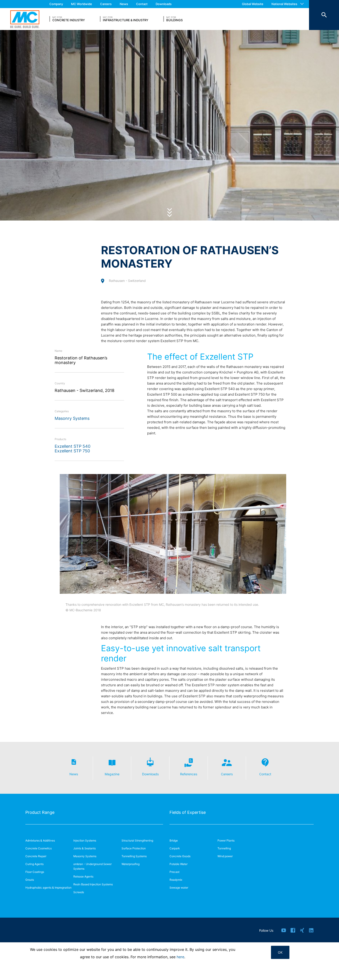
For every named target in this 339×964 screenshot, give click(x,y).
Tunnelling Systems (134, 856)
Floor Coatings (34, 872)
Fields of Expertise (188, 812)
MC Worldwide (81, 4)
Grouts (29, 879)
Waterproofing (131, 864)
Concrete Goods (180, 856)
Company (56, 4)
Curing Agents (34, 864)
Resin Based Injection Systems (93, 884)
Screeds (78, 892)
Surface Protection (134, 848)
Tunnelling (224, 848)
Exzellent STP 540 (72, 446)
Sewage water (179, 887)
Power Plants (226, 840)
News (124, 4)
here (180, 957)
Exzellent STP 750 (72, 450)
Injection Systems (84, 840)
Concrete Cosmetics (38, 848)
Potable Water (178, 864)
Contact (142, 4)
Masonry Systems (72, 418)
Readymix (176, 879)
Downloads (164, 4)
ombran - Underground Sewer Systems (92, 866)
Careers (106, 4)
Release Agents (83, 876)
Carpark (175, 848)
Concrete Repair (35, 856)
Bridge (174, 840)
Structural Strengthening (137, 840)
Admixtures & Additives (40, 840)
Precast (174, 872)
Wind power (225, 856)
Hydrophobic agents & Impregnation (48, 887)
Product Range (39, 812)
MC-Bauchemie (24, 19)
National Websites (284, 4)
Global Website (252, 4)
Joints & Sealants (84, 848)
